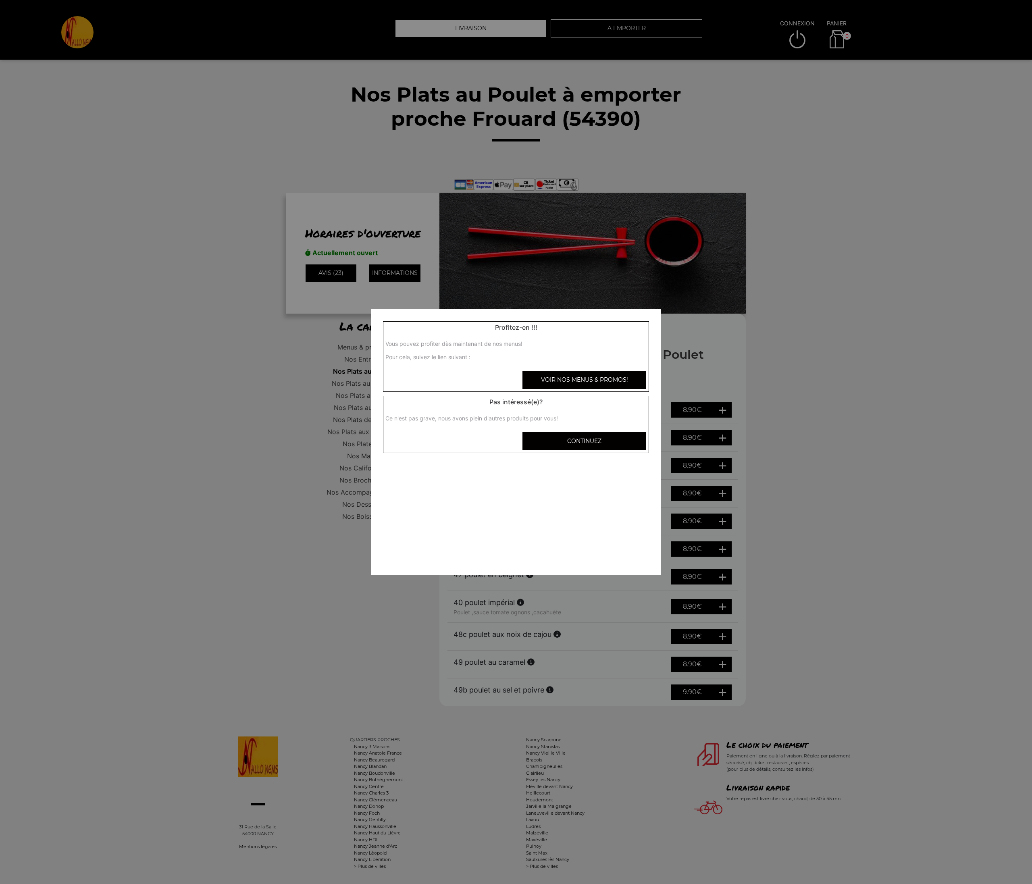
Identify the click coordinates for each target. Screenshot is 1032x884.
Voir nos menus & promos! (584, 379)
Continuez (584, 441)
